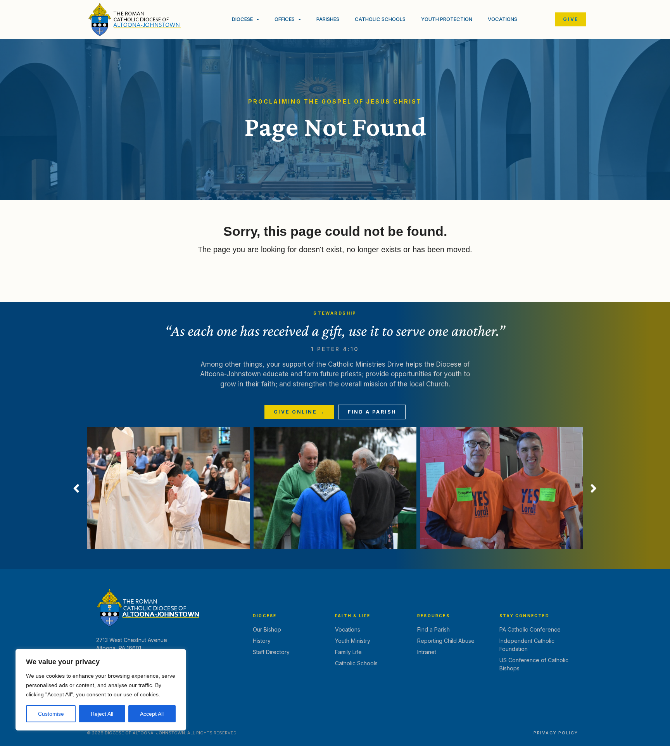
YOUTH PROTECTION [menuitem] (446, 19)
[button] (76, 488)
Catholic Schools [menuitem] (380, 19)
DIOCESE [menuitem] (242, 19)
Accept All (152, 714)
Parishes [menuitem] (327, 19)
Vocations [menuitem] (502, 19)
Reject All (102, 714)
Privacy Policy (556, 733)
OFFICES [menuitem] (285, 19)
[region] (101, 689)
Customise (51, 714)
